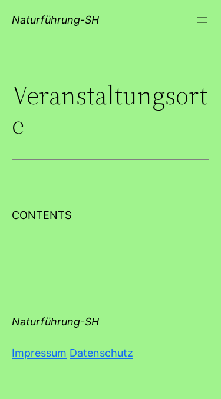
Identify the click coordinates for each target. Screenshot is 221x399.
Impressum (39, 353)
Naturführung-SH (55, 20)
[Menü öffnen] (202, 20)
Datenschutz (101, 353)
